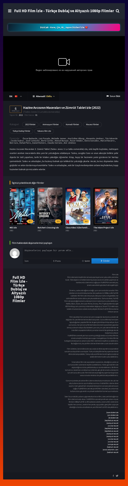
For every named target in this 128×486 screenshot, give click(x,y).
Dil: (11, 96)
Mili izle (13, 227)
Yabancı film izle (44, 131)
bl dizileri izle (113, 418)
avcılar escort (113, 426)
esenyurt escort (112, 423)
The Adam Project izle (104, 227)
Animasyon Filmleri (51, 124)
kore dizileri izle (112, 412)
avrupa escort (113, 444)
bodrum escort (112, 447)
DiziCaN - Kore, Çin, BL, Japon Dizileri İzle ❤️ (64, 27)
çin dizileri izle (113, 415)
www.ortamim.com (110, 449)
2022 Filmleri (30, 124)
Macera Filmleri (92, 124)
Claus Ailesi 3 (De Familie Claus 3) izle (83, 227)
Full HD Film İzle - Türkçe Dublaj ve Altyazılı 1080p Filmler (64, 10)
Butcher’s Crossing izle (48, 227)
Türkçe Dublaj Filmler (21, 131)
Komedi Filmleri (72, 124)
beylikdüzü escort (111, 420)
